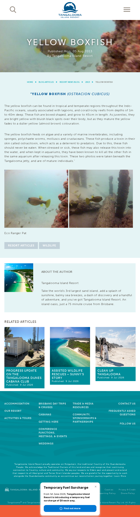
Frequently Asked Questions (122, 412)
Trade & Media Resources (83, 405)
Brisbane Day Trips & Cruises (52, 405)
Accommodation (16, 403)
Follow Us (128, 423)
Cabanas (45, 414)
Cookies (109, 490)
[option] (70, 46)
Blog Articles (46, 82)
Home (30, 82)
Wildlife (49, 245)
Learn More (120, 476)
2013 (87, 82)
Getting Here (49, 421)
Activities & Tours (17, 418)
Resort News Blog (69, 82)
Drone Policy (128, 493)
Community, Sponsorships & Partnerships (85, 418)
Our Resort (13, 410)
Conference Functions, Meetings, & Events (53, 433)
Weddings (46, 443)
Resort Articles (21, 245)
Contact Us (127, 403)
